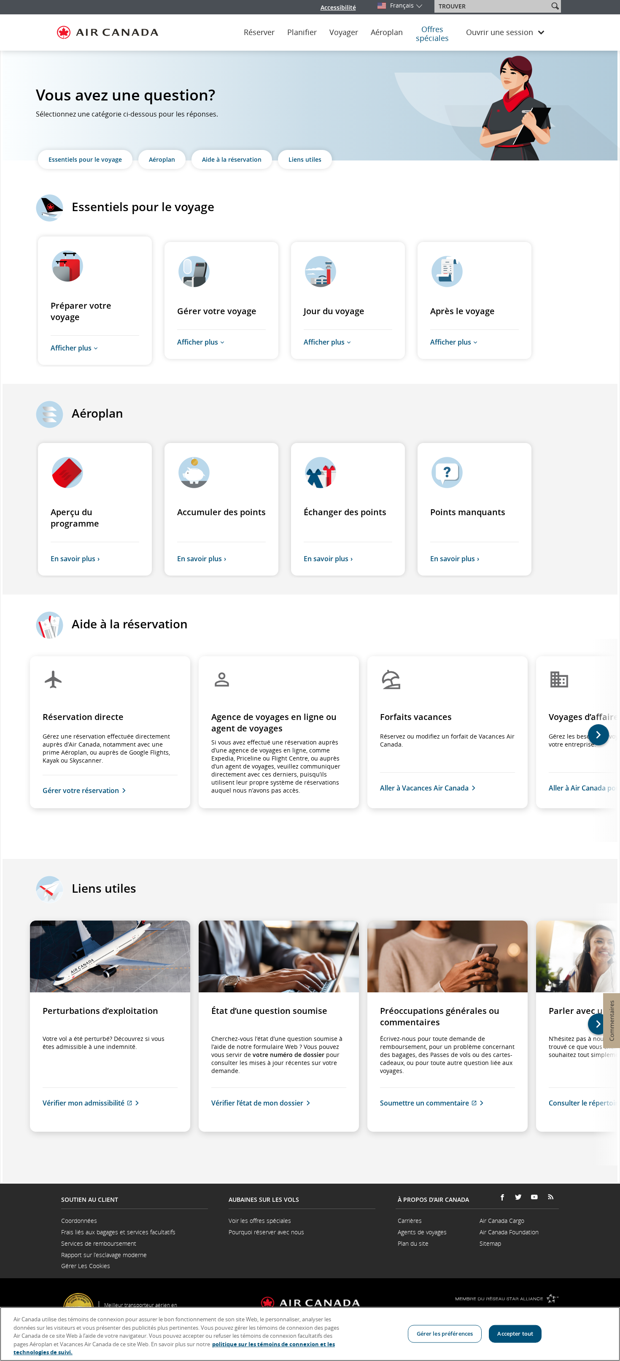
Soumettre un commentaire (447, 1103)
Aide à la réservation (231, 159)
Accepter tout (515, 1333)
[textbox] (492, 6)
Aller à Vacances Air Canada (424, 788)
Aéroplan (387, 32)
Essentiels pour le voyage (85, 159)
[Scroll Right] (604, 740)
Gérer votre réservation (81, 790)
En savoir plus (73, 558)
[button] (555, 6)
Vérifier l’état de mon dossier (257, 1103)
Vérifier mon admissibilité (109, 1103)
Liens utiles (304, 159)
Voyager (343, 32)
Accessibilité (338, 7)
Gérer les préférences (445, 1333)
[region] (310, 1334)
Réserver (259, 32)
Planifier (302, 32)
